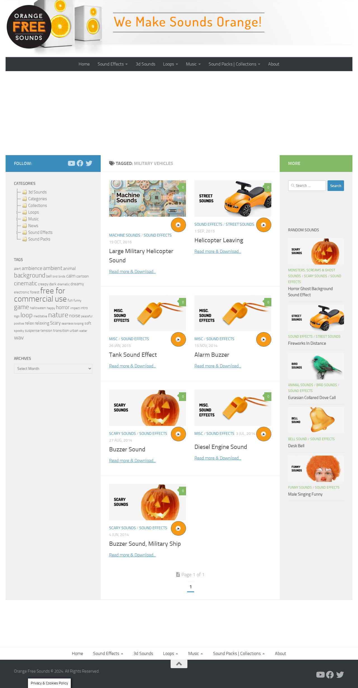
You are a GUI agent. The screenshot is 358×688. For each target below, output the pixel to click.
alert (17, 269)
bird (55, 276)
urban (74, 330)
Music (191, 64)
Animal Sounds (300, 385)
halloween (38, 308)
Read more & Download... (132, 271)
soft (87, 323)
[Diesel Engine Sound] (232, 408)
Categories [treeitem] (37, 198)
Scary (55, 323)
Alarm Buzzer (211, 354)
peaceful (86, 316)
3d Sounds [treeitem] (37, 192)
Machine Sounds (124, 235)
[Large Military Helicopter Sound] (147, 198)
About (273, 64)
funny (77, 300)
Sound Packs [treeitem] (39, 239)
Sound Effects (111, 64)
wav (19, 337)
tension (46, 330)
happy (51, 308)
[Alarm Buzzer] (232, 313)
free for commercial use (40, 295)
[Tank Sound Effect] (147, 313)
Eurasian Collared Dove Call (312, 397)
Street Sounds (240, 224)
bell (49, 276)
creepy (43, 284)
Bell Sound (297, 439)
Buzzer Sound (127, 449)
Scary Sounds (122, 433)
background (29, 275)
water (83, 331)
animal (69, 268)
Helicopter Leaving (218, 240)
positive (19, 323)
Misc (113, 339)
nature (58, 314)
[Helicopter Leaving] (232, 198)
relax (29, 323)
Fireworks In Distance (307, 343)
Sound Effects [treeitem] (40, 232)
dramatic (63, 284)
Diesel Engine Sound (220, 447)
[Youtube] (71, 163)
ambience (32, 268)
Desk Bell (296, 445)
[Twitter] (89, 163)
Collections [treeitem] (37, 205)
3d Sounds (145, 64)
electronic (21, 292)
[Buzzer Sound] (147, 408)
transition (61, 330)
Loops (168, 64)
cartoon (82, 276)
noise (74, 315)
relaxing (42, 323)
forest (34, 292)
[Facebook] (80, 163)
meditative (40, 316)
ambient (52, 268)
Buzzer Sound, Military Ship (145, 543)
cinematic (25, 283)
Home (84, 64)
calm (71, 276)
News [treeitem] (33, 225)
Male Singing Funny (305, 494)
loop (26, 315)
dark (52, 284)
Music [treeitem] (33, 218)
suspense (32, 330)
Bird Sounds (326, 385)
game (21, 307)
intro (84, 308)
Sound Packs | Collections (232, 64)
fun (70, 300)
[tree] (53, 215)
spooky (19, 331)
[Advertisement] (179, 113)
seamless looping (73, 323)
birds (61, 276)
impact (75, 308)
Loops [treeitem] (33, 212)
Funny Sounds (300, 487)
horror (62, 307)
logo (17, 316)
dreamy (77, 283)
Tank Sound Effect (133, 354)
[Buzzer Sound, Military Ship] (147, 502)
